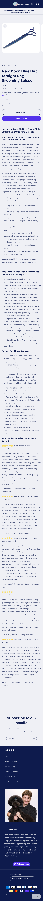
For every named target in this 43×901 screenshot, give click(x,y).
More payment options (21, 124)
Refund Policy (9, 767)
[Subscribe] (34, 738)
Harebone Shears (17, 895)
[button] (4, 4)
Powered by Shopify (30, 895)
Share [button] (6, 698)
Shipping (4, 89)
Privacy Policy (9, 777)
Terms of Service (10, 761)
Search (7, 756)
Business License (11, 772)
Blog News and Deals (12, 782)
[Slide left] (16, 60)
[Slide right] (26, 60)
